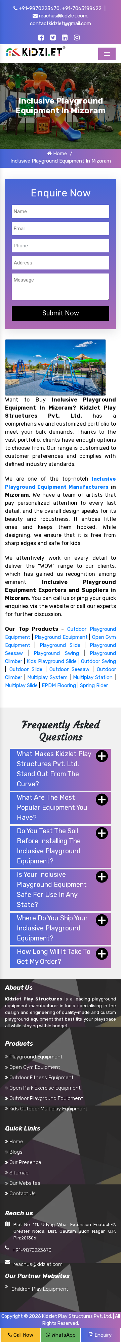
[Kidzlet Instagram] (77, 38)
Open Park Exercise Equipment (44, 1088)
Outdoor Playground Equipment (45, 1098)
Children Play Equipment (39, 1289)
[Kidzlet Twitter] (53, 38)
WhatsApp (63, 1335)
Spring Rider (94, 685)
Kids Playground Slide (51, 661)
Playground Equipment (61, 637)
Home (59, 153)
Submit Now (60, 313)
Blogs (15, 1152)
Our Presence (24, 1162)
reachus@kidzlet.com (38, 1264)
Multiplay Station (93, 677)
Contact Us (22, 1194)
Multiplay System (47, 677)
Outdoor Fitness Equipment (41, 1078)
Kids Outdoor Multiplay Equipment (47, 1109)
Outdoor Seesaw (69, 669)
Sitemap (18, 1173)
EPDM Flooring (59, 685)
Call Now (22, 1335)
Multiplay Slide (21, 685)
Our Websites (24, 1183)
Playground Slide (60, 645)
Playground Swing (56, 653)
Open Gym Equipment (34, 1067)
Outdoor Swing (98, 661)
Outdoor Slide (25, 669)
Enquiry (102, 1335)
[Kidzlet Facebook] (41, 38)
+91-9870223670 (31, 1250)
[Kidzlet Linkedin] (65, 38)
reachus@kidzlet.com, (63, 16)
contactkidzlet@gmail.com (60, 23)
